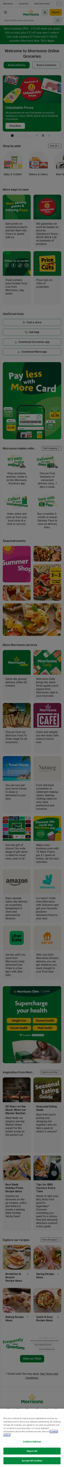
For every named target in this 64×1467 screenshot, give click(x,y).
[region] (32, 1438)
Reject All (32, 1451)
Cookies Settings (32, 1441)
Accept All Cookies (32, 1460)
